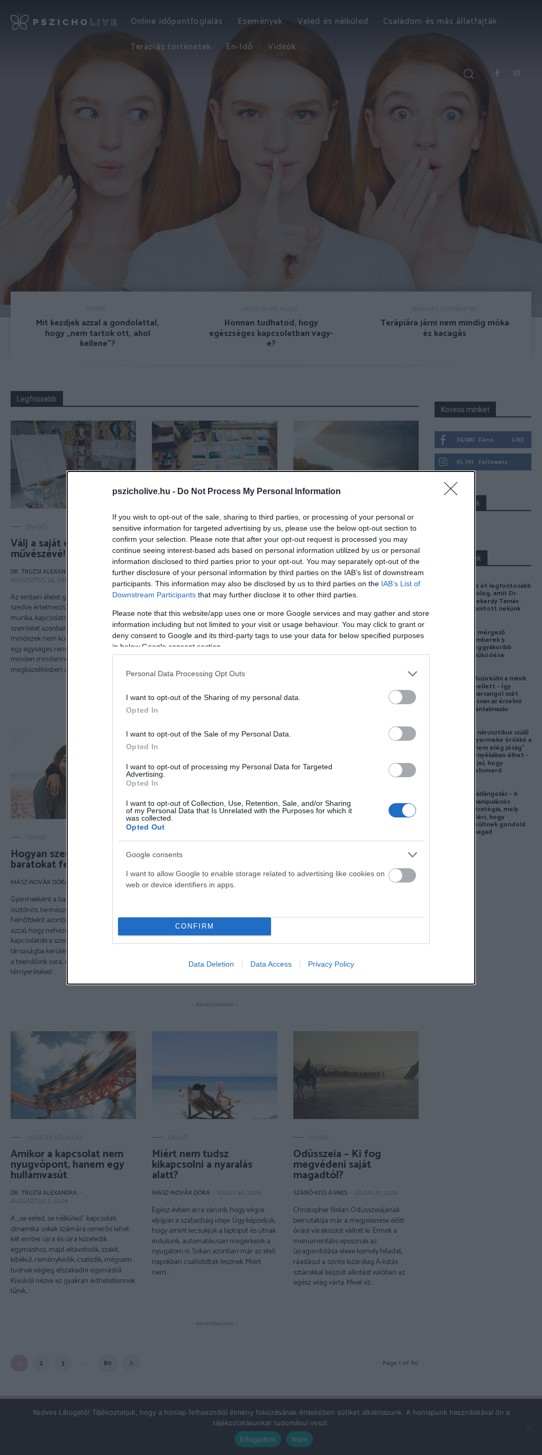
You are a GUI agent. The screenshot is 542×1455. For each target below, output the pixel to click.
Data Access (271, 964)
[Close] (454, 492)
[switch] (402, 697)
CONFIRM (194, 926)
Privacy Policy (331, 964)
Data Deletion (211, 964)
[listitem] (271, 673)
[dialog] (271, 727)
